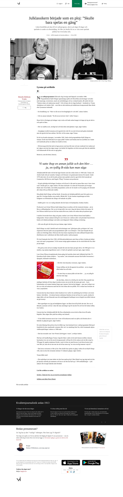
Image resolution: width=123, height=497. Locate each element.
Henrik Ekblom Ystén (24, 98)
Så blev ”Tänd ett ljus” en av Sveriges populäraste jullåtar (54, 375)
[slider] (36, 92)
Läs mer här (102, 447)
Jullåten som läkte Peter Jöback (46, 379)
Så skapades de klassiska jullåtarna (61, 35)
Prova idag (77, 3)
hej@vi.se (23, 471)
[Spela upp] (38, 91)
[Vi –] (18, 3)
